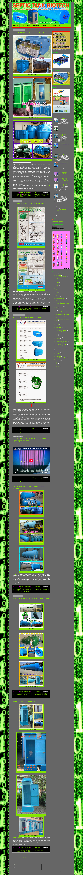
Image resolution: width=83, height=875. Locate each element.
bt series (31, 429)
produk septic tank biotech (60, 330)
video (55, 359)
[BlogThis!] (44, 192)
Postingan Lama (46, 855)
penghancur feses (57, 327)
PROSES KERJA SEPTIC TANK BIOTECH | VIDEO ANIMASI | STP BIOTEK (63, 179)
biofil (17, 308)
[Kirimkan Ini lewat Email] (43, 192)
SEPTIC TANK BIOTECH (63, 118)
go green (55, 307)
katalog (29, 309)
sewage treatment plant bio (60, 344)
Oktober (57, 208)
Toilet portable (17, 837)
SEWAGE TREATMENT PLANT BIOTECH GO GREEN (31, 598)
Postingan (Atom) (22, 857)
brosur (30, 308)
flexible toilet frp (28, 194)
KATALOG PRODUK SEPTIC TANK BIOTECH (28, 32)
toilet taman (22, 196)
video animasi (57, 360)
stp (35, 195)
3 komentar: (38, 192)
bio (25, 693)
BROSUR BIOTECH (39, 25)
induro (24, 309)
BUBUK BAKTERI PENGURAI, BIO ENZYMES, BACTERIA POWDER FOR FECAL (64, 145)
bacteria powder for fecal (60, 276)
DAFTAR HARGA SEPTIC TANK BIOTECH (27, 317)
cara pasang (19, 478)
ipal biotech (56, 323)
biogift (26, 308)
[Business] (16, 867)
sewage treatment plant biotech (61, 345)
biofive (22, 308)
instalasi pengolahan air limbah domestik (35, 588)
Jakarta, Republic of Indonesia (24, 481)
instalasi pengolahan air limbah (41, 194)
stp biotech (46, 589)
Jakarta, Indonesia (21, 310)
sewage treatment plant (28, 195)
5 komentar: (38, 691)
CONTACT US (25, 25)
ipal (24, 694)
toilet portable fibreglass (24, 850)
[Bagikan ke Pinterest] (47, 192)
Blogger (64, 871)
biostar (55, 288)
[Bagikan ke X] (45, 192)
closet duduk (19, 194)
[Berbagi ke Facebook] (46, 192)
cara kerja (35, 308)
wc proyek (34, 196)
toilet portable (16, 590)
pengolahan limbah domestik (60, 328)
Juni (56, 212)
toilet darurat (40, 849)
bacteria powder (20, 693)
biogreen (55, 286)
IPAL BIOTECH (54, 25)
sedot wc (55, 334)
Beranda (27, 855)
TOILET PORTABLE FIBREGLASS (24, 702)
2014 (55, 206)
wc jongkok (28, 196)
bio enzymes (56, 282)
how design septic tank (32, 693)
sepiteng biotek (16, 589)
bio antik (56, 281)
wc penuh (55, 363)
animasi (55, 273)
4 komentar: (38, 428)
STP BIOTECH (16, 574)
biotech (55, 289)
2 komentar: (38, 306)
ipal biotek (56, 324)
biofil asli (56, 285)
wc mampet (56, 362)
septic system (29, 694)
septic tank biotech (17, 195)
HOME (15, 25)
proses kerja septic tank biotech (61, 331)
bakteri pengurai (20, 588)
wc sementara (40, 850)
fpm (51, 871)
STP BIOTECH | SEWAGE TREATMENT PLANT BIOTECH (63, 163)
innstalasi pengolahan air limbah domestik (33, 478)
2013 (55, 215)
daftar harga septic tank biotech (61, 303)
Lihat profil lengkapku (57, 221)
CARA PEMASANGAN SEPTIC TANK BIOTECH (29, 203)
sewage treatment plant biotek (40, 694)
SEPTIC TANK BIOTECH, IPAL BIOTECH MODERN (63, 173)
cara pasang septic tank (59, 298)
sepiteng (55, 335)
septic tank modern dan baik (60, 341)
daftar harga (56, 302)
